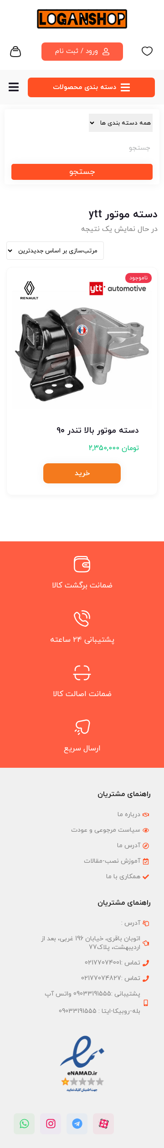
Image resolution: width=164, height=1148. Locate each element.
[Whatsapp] (24, 1123)
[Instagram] (50, 1123)
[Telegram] (77, 1123)
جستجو (82, 172)
